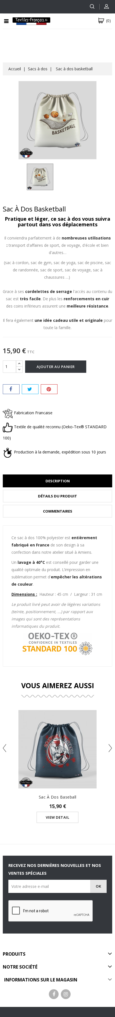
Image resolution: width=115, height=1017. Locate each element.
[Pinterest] (49, 389)
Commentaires (57, 511)
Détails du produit (57, 496)
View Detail (58, 817)
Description (57, 480)
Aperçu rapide (57, 738)
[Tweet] (30, 389)
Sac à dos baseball (57, 797)
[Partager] (11, 389)
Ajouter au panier (56, 366)
